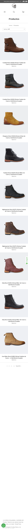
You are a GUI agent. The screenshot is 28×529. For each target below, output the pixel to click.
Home (10, 25)
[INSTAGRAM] (25, 1)
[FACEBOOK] (23, 1)
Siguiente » (18, 366)
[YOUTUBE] (26, 1)
